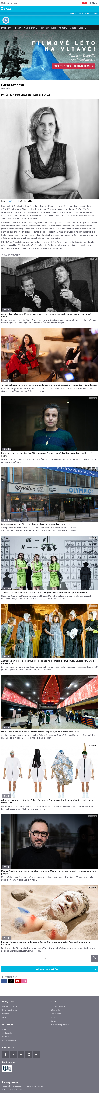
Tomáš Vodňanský (13, 201)
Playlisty (44, 27)
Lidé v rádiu (55, 1014)
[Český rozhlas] (9, 3)
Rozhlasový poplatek (59, 1024)
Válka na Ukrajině (9, 1006)
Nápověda (55, 1010)
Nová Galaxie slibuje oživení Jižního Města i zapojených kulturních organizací (40, 731)
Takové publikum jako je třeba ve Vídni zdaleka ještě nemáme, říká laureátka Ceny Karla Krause (49, 385)
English (41, 1086)
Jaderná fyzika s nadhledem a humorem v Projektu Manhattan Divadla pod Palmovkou (44, 592)
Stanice (5, 1014)
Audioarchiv (84, 13)
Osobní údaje (16, 1086)
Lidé (53, 27)
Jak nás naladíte (57, 1006)
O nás (73, 27)
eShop (5, 1017)
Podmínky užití (30, 1086)
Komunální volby (9, 1010)
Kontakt (53, 1021)
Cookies (5, 1086)
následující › (94, 958)
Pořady (17, 27)
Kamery (95, 13)
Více (82, 27)
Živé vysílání (7, 1029)
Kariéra (53, 1017)
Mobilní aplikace (9, 1040)
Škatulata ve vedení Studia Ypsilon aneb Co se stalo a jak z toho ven (35, 524)
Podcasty (6, 1037)
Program (72, 13)
